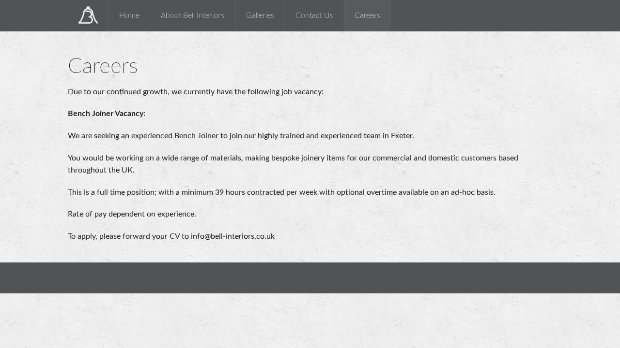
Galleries (260, 15)
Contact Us (314, 15)
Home (129, 15)
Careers (367, 15)
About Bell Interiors (192, 15)
